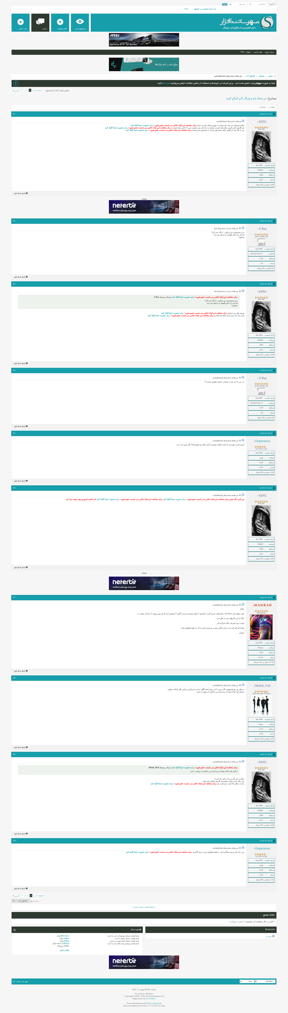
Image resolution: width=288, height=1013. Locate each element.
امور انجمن (258, 52)
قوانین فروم (64, 950)
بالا (14, 901)
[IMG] (66, 941)
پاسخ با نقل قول (19, 193)
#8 (14, 678)
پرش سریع (270, 52)
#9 (14, 754)
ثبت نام (166, 83)
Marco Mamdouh (154, 1003)
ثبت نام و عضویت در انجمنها (205, 9)
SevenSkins (151, 998)
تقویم (248, 52)
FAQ (242, 52)
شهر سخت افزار (22, 982)
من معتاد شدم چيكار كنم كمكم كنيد (246, 98)
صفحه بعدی (138, 907)
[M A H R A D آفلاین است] (261, 639)
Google (269, 936)
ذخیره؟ (271, 4)
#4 (14, 370)
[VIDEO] (65, 943)
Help (186, 9)
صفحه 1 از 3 (36, 90)
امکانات (272, 107)
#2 (14, 221)
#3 (14, 284)
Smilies (66, 938)
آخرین (17, 90)
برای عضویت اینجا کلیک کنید (141, 125)
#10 (14, 840)
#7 (14, 597)
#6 (14, 488)
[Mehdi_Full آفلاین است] (261, 716)
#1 (14, 114)
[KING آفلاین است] (261, 161)
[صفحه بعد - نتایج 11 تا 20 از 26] (22, 90)
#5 (14, 433)
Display (263, 107)
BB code (64, 936)
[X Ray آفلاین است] (261, 245)
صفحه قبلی (149, 907)
